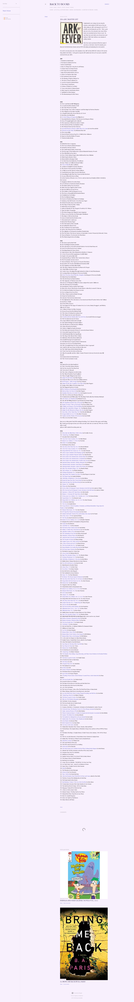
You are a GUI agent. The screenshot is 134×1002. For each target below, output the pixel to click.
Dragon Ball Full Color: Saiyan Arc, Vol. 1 (71, 450)
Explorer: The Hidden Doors (68, 715)
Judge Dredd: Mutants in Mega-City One (73, 410)
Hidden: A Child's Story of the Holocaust (71, 529)
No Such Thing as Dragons (69, 117)
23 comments (66, 984)
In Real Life (65, 772)
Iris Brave (64, 667)
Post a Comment (66, 903)
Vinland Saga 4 (65, 651)
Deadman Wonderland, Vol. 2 (69, 557)
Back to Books (59, 4)
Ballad (64, 768)
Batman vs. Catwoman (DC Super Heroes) (72, 494)
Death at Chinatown (66, 669)
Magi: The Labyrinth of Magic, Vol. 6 (70, 614)
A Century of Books (88, 9)
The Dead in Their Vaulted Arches (70, 527)
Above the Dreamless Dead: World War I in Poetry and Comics (76, 776)
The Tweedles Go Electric (68, 539)
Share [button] (46, 16)
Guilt (63, 502)
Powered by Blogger (78, 993)
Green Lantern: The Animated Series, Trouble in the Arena (75, 460)
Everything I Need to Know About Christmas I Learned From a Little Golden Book (80, 675)
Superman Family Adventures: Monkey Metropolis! (73, 462)
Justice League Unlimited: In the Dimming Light (73, 452)
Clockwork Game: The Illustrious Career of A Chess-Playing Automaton (78, 709)
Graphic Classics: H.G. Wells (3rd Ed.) (71, 541)
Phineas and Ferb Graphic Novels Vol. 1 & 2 (79, 900)
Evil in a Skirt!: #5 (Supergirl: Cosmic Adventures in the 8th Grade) (77, 488)
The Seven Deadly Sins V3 (68, 622)
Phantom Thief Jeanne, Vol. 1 (69, 510)
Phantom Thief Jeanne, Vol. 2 (69, 590)
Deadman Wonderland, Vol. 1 (69, 472)
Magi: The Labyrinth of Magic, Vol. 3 (71, 408)
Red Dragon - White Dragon (69, 381)
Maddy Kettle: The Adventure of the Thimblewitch (73, 719)
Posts (6, 17)
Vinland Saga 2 (65, 435)
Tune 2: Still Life (66, 774)
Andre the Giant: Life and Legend (69, 537)
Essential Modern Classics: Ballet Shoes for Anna (75, 128)
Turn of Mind (65, 164)
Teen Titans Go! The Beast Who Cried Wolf (72, 644)
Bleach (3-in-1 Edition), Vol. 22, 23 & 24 (71, 588)
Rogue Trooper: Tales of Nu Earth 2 (71, 404)
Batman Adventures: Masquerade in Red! (71, 618)
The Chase (64, 517)
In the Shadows (65, 721)
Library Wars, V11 (66, 567)
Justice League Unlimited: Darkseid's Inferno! (72, 454)
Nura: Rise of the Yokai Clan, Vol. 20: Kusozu (72, 579)
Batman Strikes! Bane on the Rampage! (71, 636)
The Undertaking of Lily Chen (69, 533)
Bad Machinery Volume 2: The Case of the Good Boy (74, 782)
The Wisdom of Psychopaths (69, 389)
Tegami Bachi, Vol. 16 (67, 498)
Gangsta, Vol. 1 (66, 484)
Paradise (64, 523)
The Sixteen (65, 661)
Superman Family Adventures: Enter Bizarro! (72, 464)
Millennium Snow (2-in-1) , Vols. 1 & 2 (71, 608)
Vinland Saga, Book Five (68, 695)
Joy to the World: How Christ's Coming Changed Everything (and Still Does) (79, 693)
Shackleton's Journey (67, 740)
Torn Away (64, 504)
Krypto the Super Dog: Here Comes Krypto (72, 480)
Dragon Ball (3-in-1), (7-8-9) (69, 414)
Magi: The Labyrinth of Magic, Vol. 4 (70, 468)
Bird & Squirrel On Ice (67, 723)
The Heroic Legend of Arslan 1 (69, 657)
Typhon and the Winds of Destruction (72, 415)
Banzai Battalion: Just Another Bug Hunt (71, 547)
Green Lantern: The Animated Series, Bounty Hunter (74, 456)
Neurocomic (65, 746)
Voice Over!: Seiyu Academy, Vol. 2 (70, 438)
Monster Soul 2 (65, 648)
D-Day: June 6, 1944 (67, 515)
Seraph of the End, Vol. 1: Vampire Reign (71, 602)
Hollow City (65, 442)
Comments (8, 19)
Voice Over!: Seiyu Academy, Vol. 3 (70, 448)
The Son (64, 592)
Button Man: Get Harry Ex (69, 391)
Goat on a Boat (65, 604)
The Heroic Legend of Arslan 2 (69, 697)
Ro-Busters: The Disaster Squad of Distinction (72, 577)
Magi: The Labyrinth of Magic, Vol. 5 (70, 555)
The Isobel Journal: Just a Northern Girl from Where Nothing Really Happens (79, 748)
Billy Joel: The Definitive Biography (70, 699)
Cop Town (64, 630)
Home (51, 9)
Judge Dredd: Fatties (68, 377)
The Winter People (66, 476)
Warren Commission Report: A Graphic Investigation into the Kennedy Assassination (81, 713)
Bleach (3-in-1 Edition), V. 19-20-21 (70, 440)
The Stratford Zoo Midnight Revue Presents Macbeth (74, 717)
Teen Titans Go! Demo (67, 646)
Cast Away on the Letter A (68, 724)
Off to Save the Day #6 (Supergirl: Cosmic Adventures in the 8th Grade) (78, 490)
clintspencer (80, 995)
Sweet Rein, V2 (65, 569)
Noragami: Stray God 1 (67, 663)
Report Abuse (7, 10)
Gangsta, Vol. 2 (65, 594)
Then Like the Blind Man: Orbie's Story (72, 433)
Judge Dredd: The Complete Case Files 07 (71, 474)
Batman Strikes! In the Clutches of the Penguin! (72, 634)
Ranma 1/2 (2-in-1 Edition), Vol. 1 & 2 (71, 519)
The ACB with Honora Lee (68, 563)
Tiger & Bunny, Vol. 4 (67, 470)
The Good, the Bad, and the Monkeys (70, 606)
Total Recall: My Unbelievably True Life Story (74, 317)
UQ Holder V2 (65, 624)
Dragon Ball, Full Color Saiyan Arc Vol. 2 (71, 581)
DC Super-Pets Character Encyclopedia (71, 511)
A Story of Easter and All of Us (69, 543)
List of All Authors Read (61, 9)
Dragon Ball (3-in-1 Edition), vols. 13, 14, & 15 (73, 596)
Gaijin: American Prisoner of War (69, 711)
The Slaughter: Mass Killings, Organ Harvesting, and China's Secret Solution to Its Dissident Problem (84, 654)
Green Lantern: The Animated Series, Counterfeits (73, 458)
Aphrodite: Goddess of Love (68, 531)
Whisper (64, 486)
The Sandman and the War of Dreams (72, 402)
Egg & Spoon (65, 673)
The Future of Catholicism (69, 398)
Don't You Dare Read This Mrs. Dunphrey (73, 275)
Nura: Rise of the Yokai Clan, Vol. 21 (70, 600)
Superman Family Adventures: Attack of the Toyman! (74, 466)
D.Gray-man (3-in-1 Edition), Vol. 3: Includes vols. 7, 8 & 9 (75, 496)
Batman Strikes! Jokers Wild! (68, 632)
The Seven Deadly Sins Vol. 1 (69, 545)
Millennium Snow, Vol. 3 (67, 610)
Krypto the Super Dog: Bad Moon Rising (71, 482)
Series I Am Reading (75, 9)
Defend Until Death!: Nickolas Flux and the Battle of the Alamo (76, 513)
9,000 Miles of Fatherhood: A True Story (71, 478)
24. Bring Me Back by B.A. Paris (72, 982)
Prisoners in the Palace (68, 130)
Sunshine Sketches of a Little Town (71, 393)
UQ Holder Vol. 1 (66, 525)
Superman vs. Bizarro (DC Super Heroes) (71, 492)
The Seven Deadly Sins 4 (68, 679)
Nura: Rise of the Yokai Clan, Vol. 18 (71, 412)
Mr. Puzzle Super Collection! (68, 549)
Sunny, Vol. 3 (65, 575)
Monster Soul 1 (65, 582)
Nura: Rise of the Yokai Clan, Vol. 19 (70, 446)
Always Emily (65, 553)
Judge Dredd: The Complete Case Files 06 (73, 383)
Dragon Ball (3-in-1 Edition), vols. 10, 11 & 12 (72, 500)
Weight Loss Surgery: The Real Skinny (72, 406)
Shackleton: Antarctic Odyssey (69, 535)
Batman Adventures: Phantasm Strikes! (70, 620)
